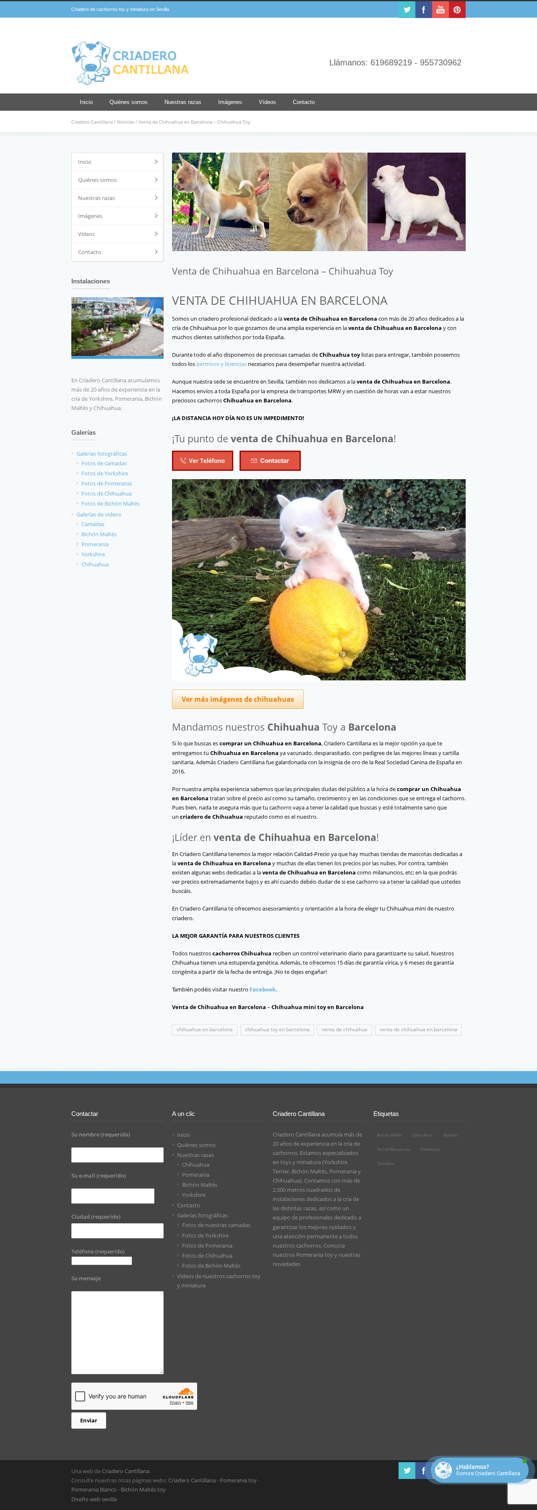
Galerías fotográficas (101, 453)
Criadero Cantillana (92, 122)
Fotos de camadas (104, 463)
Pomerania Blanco (94, 1489)
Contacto (304, 102)
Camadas (92, 524)
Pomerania (95, 544)
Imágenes (230, 102)
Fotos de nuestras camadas (216, 1225)
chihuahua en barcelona (205, 1029)
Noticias (125, 122)
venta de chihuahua (345, 1029)
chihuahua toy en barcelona (277, 1029)
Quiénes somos (128, 102)
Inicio (86, 102)
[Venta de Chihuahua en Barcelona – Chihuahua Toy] (319, 202)
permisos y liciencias (221, 364)
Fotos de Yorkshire (104, 473)
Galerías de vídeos (98, 514)
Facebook (423, 9)
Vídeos (267, 102)
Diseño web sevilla (94, 1499)
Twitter (407, 9)
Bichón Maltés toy (143, 1489)
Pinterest (457, 9)
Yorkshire (93, 554)
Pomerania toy (314, 1254)
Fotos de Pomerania (106, 483)
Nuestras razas (182, 102)
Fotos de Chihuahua (106, 493)
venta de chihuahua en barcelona (418, 1029)
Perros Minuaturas (393, 1149)
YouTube (440, 9)
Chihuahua (95, 564)
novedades (286, 1264)
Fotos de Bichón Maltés (110, 503)
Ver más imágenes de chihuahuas (238, 699)
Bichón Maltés (99, 534)
